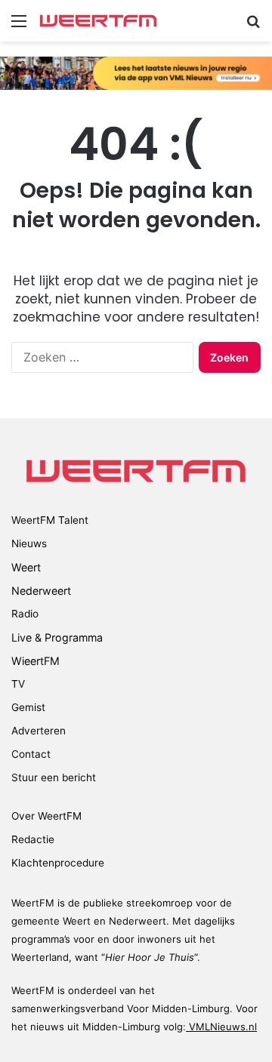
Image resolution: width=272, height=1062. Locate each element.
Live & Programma (57, 637)
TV (18, 684)
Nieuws (29, 543)
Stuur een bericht (53, 777)
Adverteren (38, 731)
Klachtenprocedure (57, 863)
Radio (25, 614)
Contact (31, 754)
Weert (26, 567)
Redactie (32, 839)
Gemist (28, 707)
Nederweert (41, 590)
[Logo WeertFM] (98, 21)
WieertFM (35, 660)
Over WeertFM (46, 816)
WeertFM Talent (49, 520)
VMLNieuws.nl (221, 1026)
